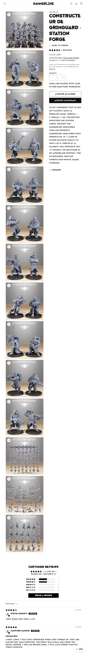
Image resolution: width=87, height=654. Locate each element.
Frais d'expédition (71, 58)
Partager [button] (56, 170)
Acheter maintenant (65, 100)
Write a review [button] (43, 595)
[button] (4, 3)
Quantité (53, 73)
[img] (11, 610)
